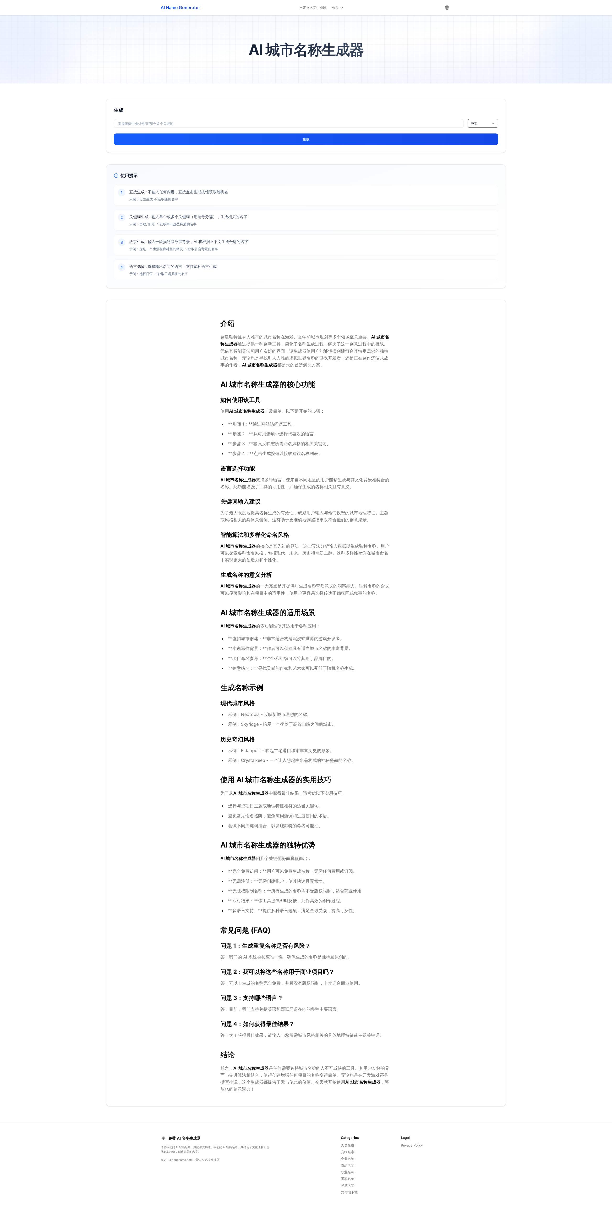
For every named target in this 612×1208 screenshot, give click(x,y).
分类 (335, 8)
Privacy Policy (412, 1145)
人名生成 (347, 1145)
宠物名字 (347, 1152)
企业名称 (347, 1159)
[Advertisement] (51, 132)
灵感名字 (347, 1185)
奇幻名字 (347, 1165)
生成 (306, 139)
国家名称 (347, 1179)
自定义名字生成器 (313, 8)
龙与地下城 (349, 1192)
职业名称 (347, 1172)
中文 (474, 123)
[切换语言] (447, 7)
